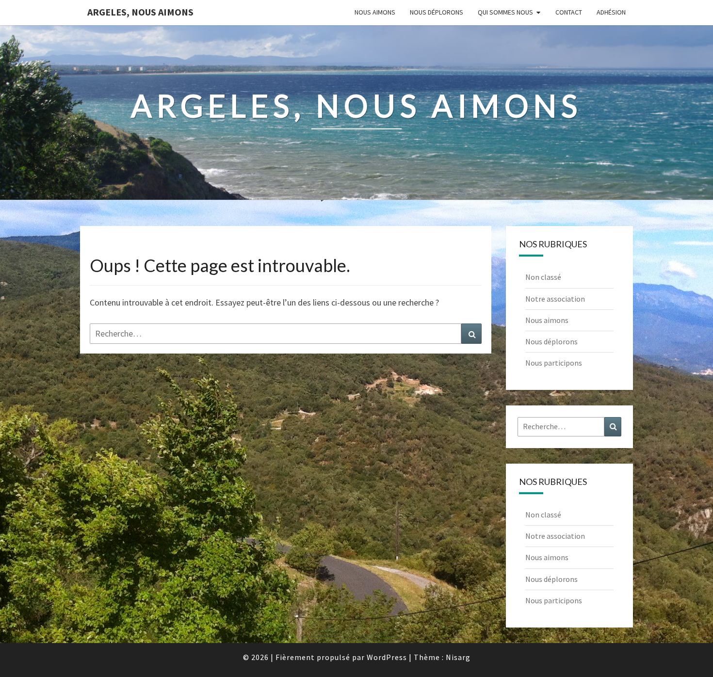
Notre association (555, 299)
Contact (568, 12)
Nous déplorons (436, 12)
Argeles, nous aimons (140, 12)
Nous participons (553, 363)
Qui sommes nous (505, 12)
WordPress (387, 657)
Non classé (543, 277)
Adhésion (611, 12)
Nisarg (458, 657)
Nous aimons (375, 12)
